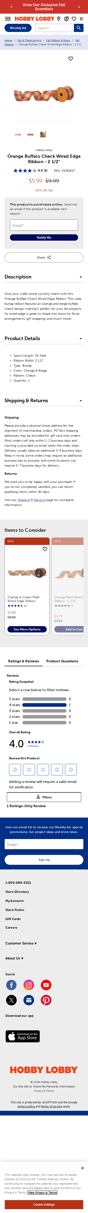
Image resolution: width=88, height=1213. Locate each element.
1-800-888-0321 (18, 882)
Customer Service (19, 943)
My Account (14, 901)
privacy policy (26, 1106)
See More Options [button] (27, 629)
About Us (12, 958)
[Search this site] (78, 28)
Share (41, 257)
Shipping (24, 500)
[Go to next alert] (78, 6)
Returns (39, 500)
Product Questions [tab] (62, 661)
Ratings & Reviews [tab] (23, 661)
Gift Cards (13, 919)
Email (11, 845)
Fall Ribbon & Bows (58, 40)
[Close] (83, 1168)
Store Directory (17, 891)
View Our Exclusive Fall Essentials (44, 6)
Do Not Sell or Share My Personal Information (44, 1086)
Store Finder (14, 910)
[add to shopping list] (70, 59)
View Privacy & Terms (42, 1192)
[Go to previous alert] (11, 6)
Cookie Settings (44, 1204)
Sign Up (44, 860)
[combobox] (54, 28)
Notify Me (44, 237)
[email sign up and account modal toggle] (66, 19)
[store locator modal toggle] (58, 19)
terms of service (51, 1106)
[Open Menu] (8, 18)
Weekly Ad (18, 28)
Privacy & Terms (44, 1090)
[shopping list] (74, 19)
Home (8, 40)
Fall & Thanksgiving (29, 40)
